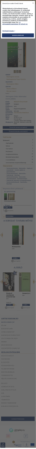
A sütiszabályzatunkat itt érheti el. (15, 23)
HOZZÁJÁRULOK (18, 35)
